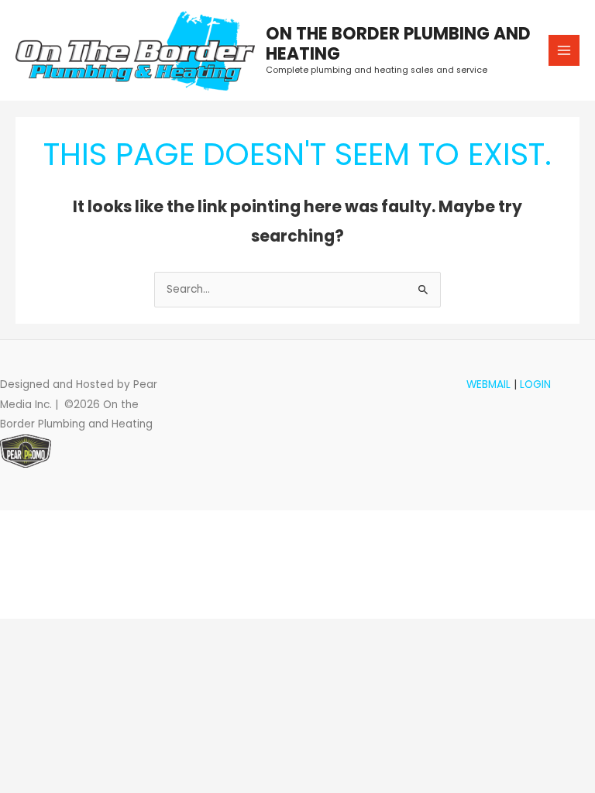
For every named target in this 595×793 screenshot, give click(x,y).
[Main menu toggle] (564, 51)
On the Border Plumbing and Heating (398, 44)
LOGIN (535, 384)
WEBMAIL (488, 384)
